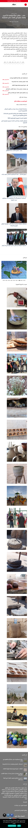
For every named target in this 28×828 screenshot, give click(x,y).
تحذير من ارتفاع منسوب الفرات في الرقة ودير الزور (13, 779)
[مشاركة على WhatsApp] (23, 63)
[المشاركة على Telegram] (5, 63)
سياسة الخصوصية (12, 826)
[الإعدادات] (26, 824)
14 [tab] (3, 280)
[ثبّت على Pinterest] (12, 63)
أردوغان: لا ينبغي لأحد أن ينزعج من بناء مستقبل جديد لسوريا (14, 199)
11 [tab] (8, 280)
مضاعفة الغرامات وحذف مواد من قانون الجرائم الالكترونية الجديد (16, 110)
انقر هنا (25, 802)
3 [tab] (21, 280)
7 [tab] (14, 280)
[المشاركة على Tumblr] (7, 63)
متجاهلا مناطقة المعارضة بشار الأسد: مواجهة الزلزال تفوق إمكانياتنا (14, 225)
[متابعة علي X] (4, 815)
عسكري (12, 13)
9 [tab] (11, 280)
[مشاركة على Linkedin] (10, 63)
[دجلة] (14, 4)
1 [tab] (24, 280)
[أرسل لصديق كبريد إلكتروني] (15, 63)
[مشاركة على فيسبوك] (20, 63)
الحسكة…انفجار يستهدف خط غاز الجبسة (12, 764)
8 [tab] (13, 280)
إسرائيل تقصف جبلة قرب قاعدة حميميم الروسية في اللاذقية (14, 122)
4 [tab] (19, 280)
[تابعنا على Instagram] (8, 815)
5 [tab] (18, 280)
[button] (25, 4)
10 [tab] (9, 280)
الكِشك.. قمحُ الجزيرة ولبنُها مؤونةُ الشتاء (13, 769)
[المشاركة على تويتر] (18, 63)
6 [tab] (16, 280)
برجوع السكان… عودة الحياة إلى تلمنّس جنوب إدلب (14, 174)
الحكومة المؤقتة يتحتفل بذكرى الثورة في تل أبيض (14, 246)
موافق (19, 826)
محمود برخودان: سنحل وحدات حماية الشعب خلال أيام (12, 774)
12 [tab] (6, 280)
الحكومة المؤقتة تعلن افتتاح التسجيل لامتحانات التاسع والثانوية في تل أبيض (15, 114)
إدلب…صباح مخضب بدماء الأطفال (14, 151)
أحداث (15, 13)
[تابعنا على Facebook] (12, 815)
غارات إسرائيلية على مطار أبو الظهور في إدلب (13, 760)
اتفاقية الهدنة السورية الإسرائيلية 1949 (17, 118)
